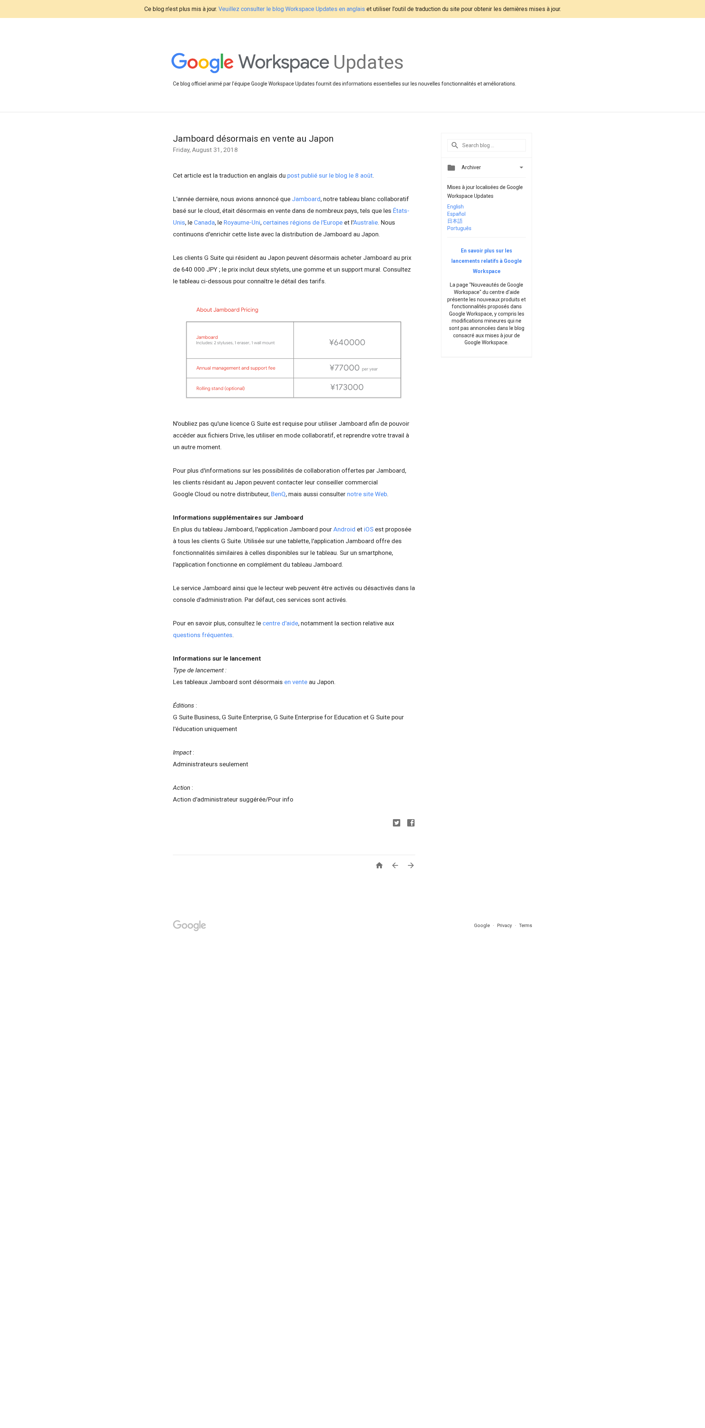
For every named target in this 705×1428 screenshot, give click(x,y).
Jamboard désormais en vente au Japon (253, 139)
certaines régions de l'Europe (303, 222)
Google (482, 925)
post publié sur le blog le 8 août (330, 175)
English (455, 207)
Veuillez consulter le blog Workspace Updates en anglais (291, 9)
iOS (368, 529)
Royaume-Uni (242, 222)
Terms (525, 925)
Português (459, 228)
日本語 (455, 221)
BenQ (278, 494)
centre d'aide (280, 623)
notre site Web (367, 494)
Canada (204, 222)
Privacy (505, 925)
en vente (295, 682)
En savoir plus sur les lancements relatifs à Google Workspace (486, 261)
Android (344, 529)
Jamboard (306, 199)
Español (456, 214)
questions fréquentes (202, 635)
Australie (365, 222)
